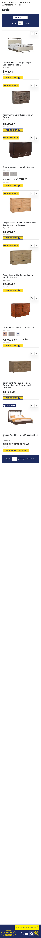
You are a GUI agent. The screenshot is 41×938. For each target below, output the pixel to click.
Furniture (13, 2)
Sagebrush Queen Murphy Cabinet (18, 167)
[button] (32, 33)
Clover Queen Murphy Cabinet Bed (18, 327)
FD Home (6, 68)
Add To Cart (11, 78)
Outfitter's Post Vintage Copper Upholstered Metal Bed (17, 64)
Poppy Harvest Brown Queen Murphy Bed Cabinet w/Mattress (19, 224)
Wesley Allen (7, 440)
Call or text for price (16, 450)
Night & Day (7, 120)
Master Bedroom (9, 5)
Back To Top (31, 459)
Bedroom (24, 2)
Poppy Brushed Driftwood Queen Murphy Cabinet (18, 276)
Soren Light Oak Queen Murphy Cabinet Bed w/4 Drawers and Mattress (17, 385)
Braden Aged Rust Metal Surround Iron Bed (20, 436)
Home (4, 2)
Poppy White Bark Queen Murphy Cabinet (18, 116)
